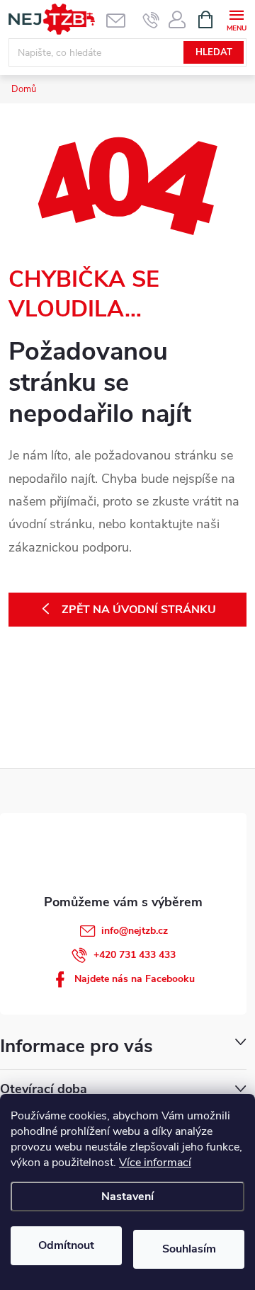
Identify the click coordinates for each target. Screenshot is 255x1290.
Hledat (214, 52)
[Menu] (236, 19)
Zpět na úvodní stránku (139, 609)
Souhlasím (189, 1249)
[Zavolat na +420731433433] (151, 20)
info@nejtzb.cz (134, 930)
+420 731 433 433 (135, 954)
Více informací (155, 1162)
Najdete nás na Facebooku (134, 979)
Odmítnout (66, 1245)
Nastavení (127, 1196)
